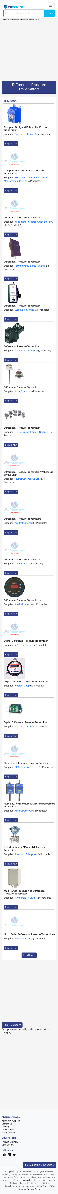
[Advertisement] (29, 50)
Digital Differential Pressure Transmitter (26, 640)
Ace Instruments (23, 523)
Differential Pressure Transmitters (24, 20)
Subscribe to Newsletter (41, 1165)
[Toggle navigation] (51, 5)
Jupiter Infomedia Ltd (25, 1180)
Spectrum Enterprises (26, 854)
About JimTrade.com (11, 1121)
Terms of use (8, 1130)
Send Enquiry (8, 1145)
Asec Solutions (22, 938)
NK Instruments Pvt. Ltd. (27, 479)
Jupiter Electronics (24, 134)
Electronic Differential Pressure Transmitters (28, 763)
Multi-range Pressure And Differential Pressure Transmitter (24, 892)
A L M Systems (22, 391)
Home (4, 20)
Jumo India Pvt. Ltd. (24, 350)
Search (49, 13)
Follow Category (12, 1025)
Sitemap (5, 1127)
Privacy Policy (8, 1132)
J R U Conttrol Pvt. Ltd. (26, 767)
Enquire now (11, 143)
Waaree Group (22, 685)
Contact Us (7, 1124)
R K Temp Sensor (23, 645)
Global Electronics (24, 309)
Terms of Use (49, 1186)
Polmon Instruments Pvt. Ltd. (29, 265)
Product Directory (10, 1142)
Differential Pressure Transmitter (22, 217)
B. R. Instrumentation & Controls (31, 432)
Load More (29, 955)
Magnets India (21, 563)
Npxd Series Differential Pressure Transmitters (29, 934)
